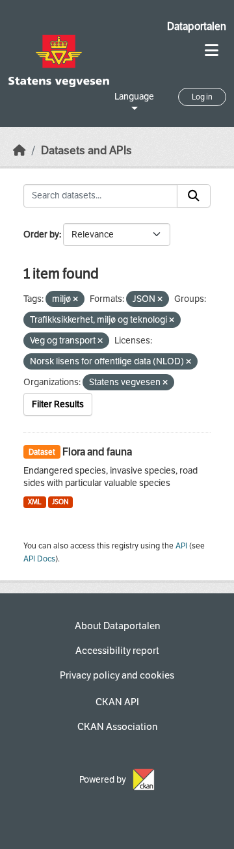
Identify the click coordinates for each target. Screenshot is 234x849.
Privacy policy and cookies (117, 675)
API (181, 545)
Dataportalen (196, 26)
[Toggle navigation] (211, 50)
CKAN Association (117, 727)
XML (35, 502)
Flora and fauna (97, 452)
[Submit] (194, 196)
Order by (41, 234)
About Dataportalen (117, 626)
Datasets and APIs (86, 150)
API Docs (39, 558)
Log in (202, 96)
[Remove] (75, 299)
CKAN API (117, 702)
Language (134, 96)
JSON (60, 502)
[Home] (19, 150)
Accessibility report (117, 650)
